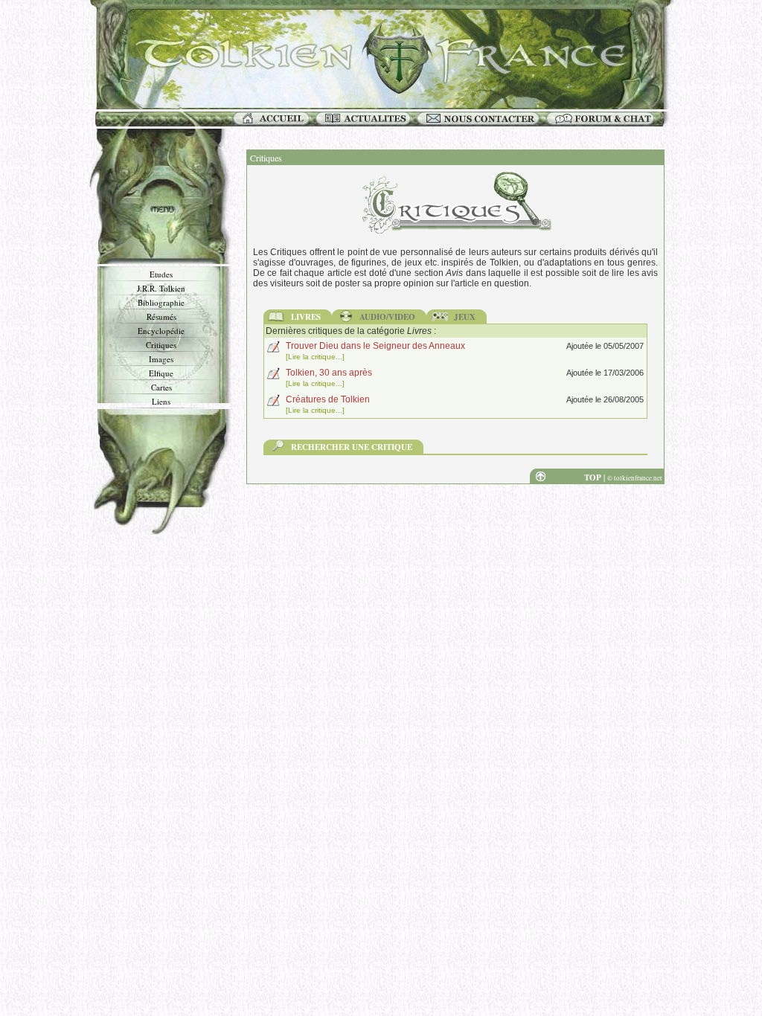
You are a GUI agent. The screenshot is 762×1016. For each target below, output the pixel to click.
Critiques (161, 344)
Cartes (161, 387)
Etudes (161, 274)
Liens (161, 401)
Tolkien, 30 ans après (329, 372)
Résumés (161, 316)
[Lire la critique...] (315, 357)
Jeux (465, 317)
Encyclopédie (161, 330)
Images (161, 358)
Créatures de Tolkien (328, 399)
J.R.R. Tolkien (161, 288)
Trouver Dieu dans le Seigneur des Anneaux (375, 346)
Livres (306, 317)
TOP (592, 477)
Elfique (161, 373)
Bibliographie (161, 302)
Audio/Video (387, 317)
